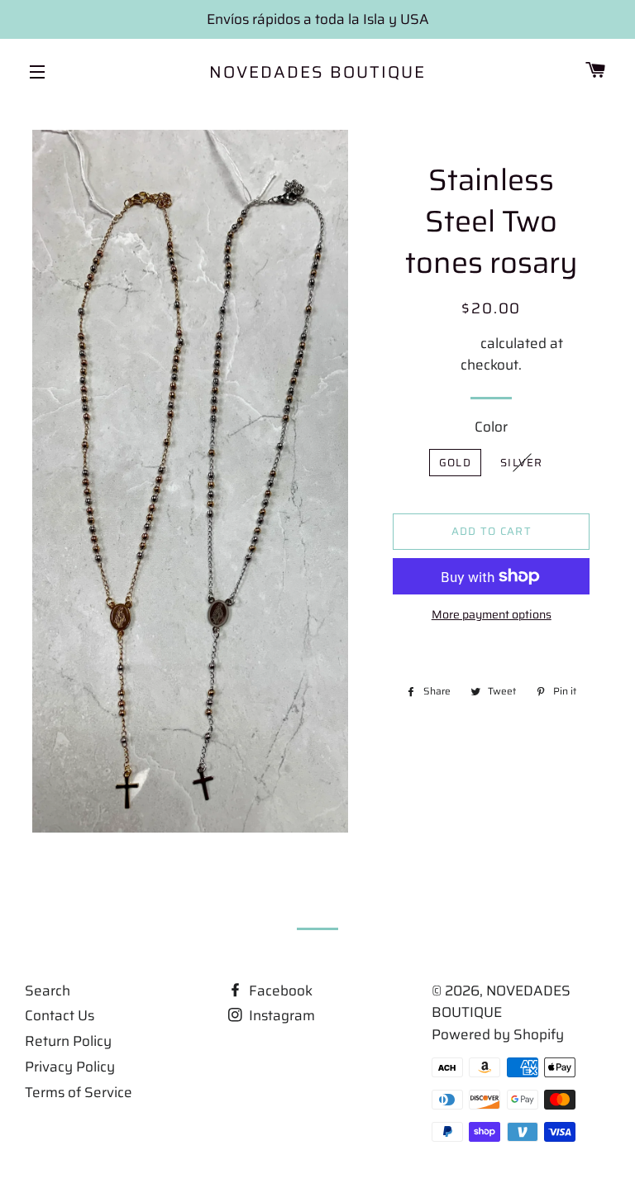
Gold (455, 462)
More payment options (491, 614)
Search (47, 990)
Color (491, 426)
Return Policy (68, 1041)
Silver (521, 462)
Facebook (279, 990)
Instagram (280, 1015)
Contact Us (59, 1015)
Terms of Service (78, 1092)
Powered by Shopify (498, 1034)
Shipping (448, 343)
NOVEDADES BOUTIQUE (317, 72)
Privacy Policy (70, 1066)
